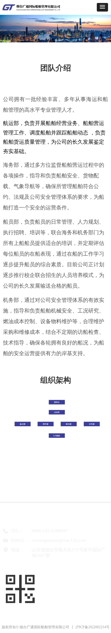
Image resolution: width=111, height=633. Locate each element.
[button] (102, 7)
